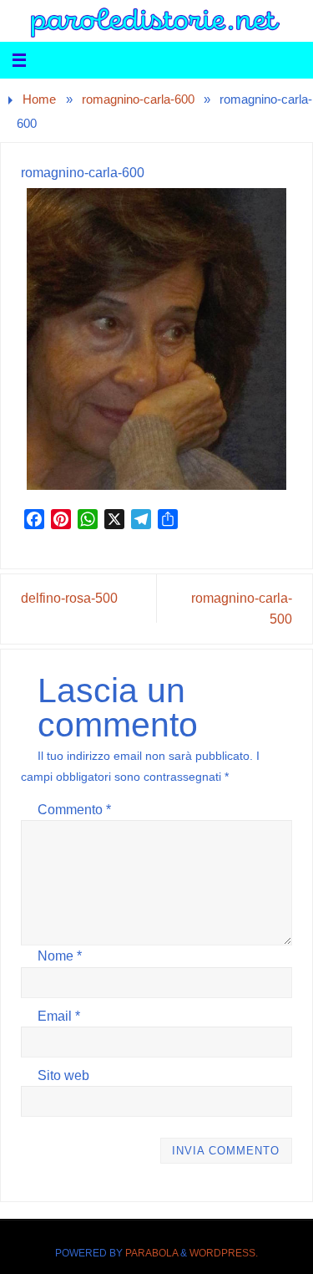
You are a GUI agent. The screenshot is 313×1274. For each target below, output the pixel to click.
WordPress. (223, 1253)
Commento (74, 809)
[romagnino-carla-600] (156, 339)
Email (59, 1015)
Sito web (63, 1075)
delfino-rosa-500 (69, 597)
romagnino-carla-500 (241, 608)
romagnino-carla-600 (138, 99)
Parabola (151, 1253)
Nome (60, 955)
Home (39, 99)
